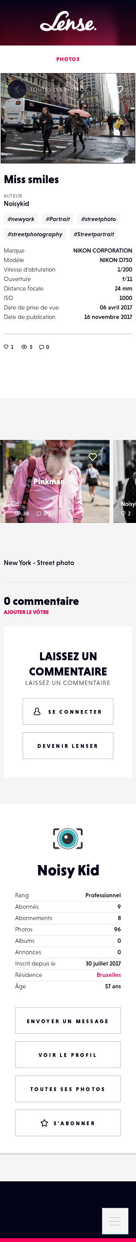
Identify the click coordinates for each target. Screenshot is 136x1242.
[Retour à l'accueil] (68, 21)
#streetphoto (98, 218)
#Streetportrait (94, 234)
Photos (68, 59)
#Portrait (58, 218)
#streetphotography (35, 234)
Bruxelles (109, 974)
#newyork (21, 218)
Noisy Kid (68, 870)
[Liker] (119, 89)
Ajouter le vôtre (26, 612)
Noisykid (16, 203)
